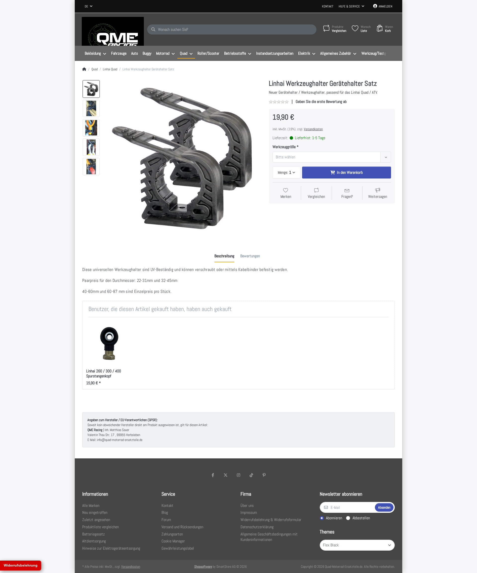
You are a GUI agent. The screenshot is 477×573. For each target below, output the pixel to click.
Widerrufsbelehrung (21, 565)
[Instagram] (238, 475)
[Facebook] (212, 475)
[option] (91, 89)
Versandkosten (313, 129)
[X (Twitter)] (225, 475)
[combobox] (88, 6)
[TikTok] (251, 475)
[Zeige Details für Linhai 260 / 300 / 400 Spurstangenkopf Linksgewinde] (108, 343)
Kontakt (327, 6)
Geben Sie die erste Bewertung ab (321, 101)
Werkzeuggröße (284, 146)
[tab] (224, 256)
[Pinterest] (264, 475)
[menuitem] (95, 53)
